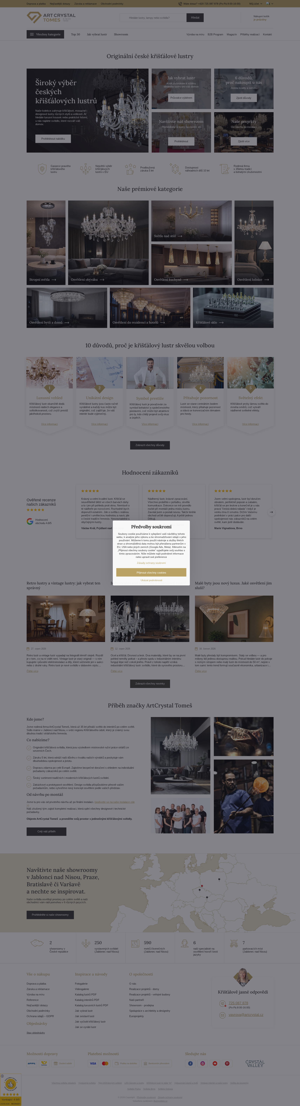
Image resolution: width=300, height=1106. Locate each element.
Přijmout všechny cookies (151, 572)
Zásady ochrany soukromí (151, 562)
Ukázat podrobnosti (151, 580)
